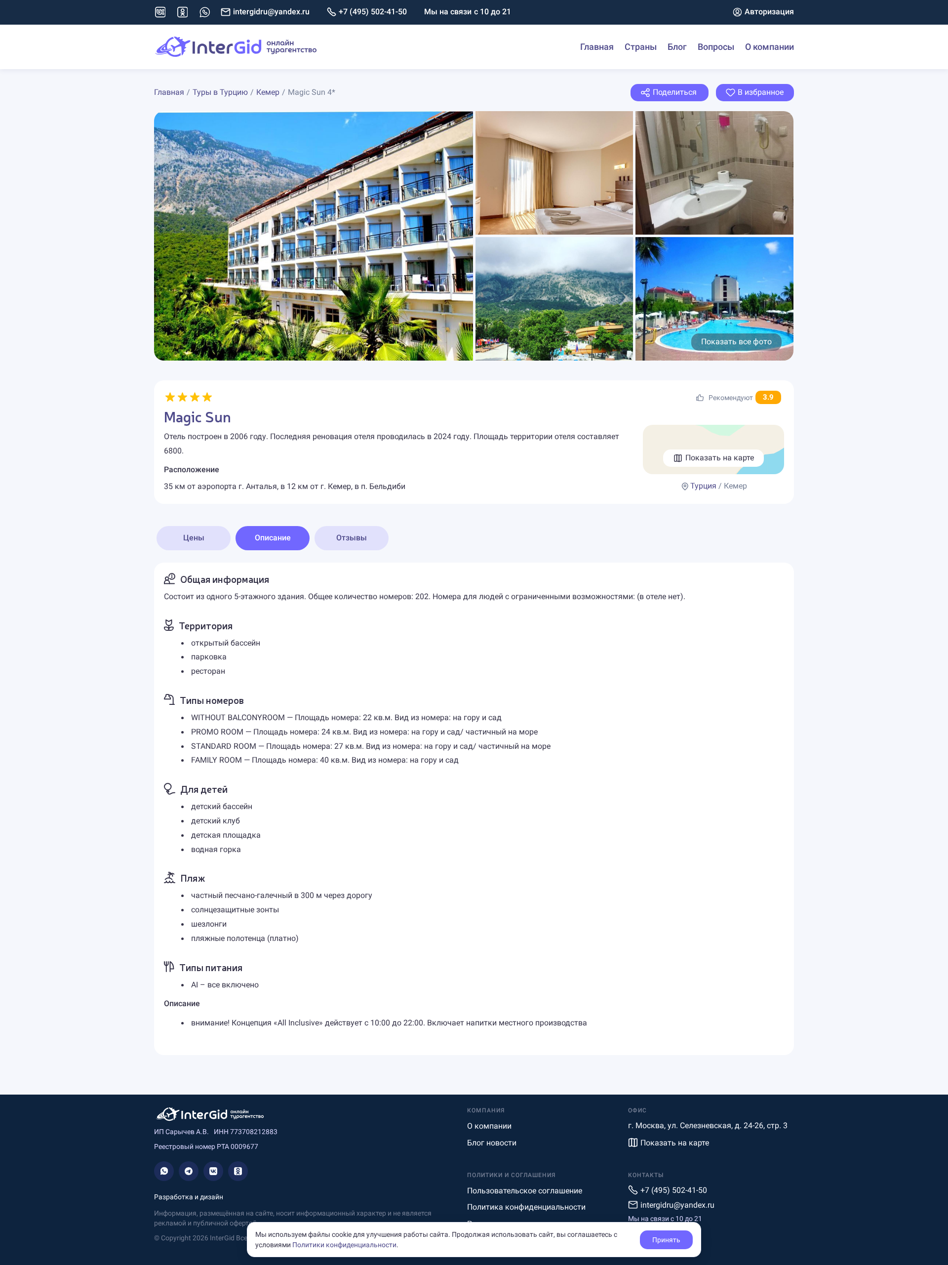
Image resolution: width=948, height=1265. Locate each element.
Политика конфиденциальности (526, 1207)
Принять (666, 1240)
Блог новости (491, 1142)
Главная (597, 46)
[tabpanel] (474, 809)
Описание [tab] (273, 537)
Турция (703, 485)
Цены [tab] (193, 537)
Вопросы (716, 46)
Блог (677, 46)
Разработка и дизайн (188, 1197)
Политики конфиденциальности (344, 1245)
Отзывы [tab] (351, 537)
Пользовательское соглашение (524, 1190)
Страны (641, 46)
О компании (769, 46)
